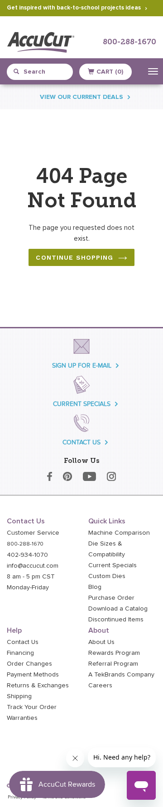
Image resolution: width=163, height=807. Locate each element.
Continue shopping (74, 257)
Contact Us (22, 642)
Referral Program (113, 664)
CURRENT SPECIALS (81, 404)
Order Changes (29, 664)
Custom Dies (106, 576)
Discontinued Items (116, 619)
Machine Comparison (119, 533)
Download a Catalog (118, 609)
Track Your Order (32, 707)
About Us (101, 642)
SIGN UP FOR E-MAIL (81, 365)
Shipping (19, 696)
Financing (20, 653)
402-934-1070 (27, 555)
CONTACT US (81, 442)
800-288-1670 (129, 42)
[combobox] (43, 72)
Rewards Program (114, 653)
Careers (100, 685)
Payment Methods (33, 675)
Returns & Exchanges (38, 685)
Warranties (22, 718)
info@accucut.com (32, 566)
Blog (94, 587)
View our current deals (81, 97)
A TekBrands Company (121, 675)
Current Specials (112, 565)
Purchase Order (111, 598)
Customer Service (33, 533)
